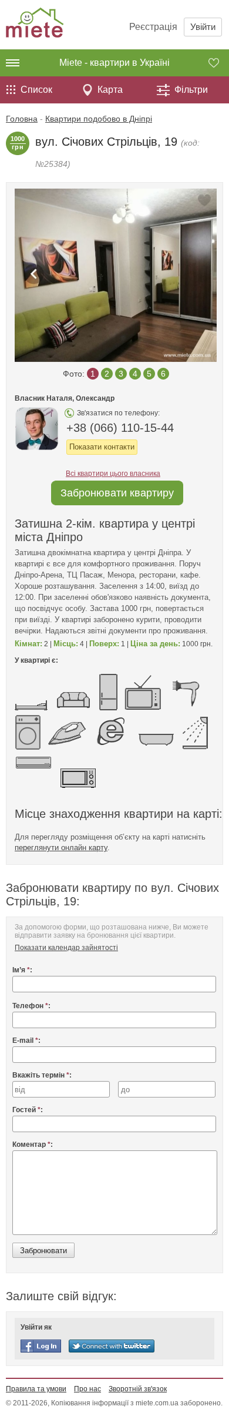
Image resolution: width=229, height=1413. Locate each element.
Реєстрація (153, 27)
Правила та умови (36, 1389)
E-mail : (26, 1040)
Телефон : (31, 1006)
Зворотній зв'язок (138, 1389)
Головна (22, 118)
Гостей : (27, 1110)
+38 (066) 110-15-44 (120, 427)
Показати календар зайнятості (66, 948)
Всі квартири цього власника (113, 473)
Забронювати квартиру (117, 493)
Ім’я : (22, 970)
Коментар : (32, 1144)
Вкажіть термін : (42, 1075)
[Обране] (218, 62)
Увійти (202, 27)
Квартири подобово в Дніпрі (98, 118)
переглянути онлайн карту (61, 847)
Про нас (87, 1389)
